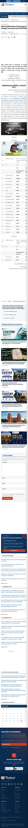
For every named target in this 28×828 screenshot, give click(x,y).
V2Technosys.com (4, 818)
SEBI (16, 792)
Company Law (18, 790)
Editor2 (4, 32)
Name (4, 478)
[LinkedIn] (12, 784)
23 (25, 718)
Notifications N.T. (15, 19)
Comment (4, 462)
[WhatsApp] (18, 784)
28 (17, 721)
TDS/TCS (3, 796)
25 (6, 721)
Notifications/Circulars (14, 33)
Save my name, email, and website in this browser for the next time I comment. (14, 495)
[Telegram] (21, 784)
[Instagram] (15, 784)
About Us (17, 803)
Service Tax (17, 13)
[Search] (26, 13)
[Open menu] (25, 5)
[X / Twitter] (5, 784)
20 (14, 718)
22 (21, 718)
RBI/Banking (17, 794)
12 (10, 716)
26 (10, 721)
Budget (12, 13)
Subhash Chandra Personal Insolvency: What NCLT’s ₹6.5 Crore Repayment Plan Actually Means (12, 632)
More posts (4, 583)
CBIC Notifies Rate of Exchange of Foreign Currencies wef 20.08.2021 (14, 27)
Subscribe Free (6, 744)
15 (21, 716)
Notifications (3, 803)
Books (9, 1)
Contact (16, 810)
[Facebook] (2, 784)
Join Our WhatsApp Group (11, 311)
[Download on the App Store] (18, 768)
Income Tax (6, 13)
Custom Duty (7, 19)
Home (2, 13)
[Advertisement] (11, 53)
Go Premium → (14, 550)
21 (17, 718)
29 (21, 721)
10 (2, 716)
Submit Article (18, 806)
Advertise (17, 808)
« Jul (2, 725)
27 (14, 721)
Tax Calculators (4, 812)
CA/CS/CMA (17, 798)
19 (10, 718)
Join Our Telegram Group (11, 314)
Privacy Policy (3, 820)
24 (3, 721)
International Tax (4, 798)
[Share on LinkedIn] (9, 37)
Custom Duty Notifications (19, 301)
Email (3, 483)
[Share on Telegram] (14, 37)
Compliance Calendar (6, 810)
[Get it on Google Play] (9, 768)
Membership (17, 812)
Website (4, 489)
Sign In (24, 1)
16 (25, 716)
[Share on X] (6, 37)
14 (17, 716)
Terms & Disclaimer (11, 820)
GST (2, 792)
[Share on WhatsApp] (11, 37)
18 (6, 718)
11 (6, 716)
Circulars (3, 806)
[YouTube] (8, 784)
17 (2, 718)
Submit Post (17, 1)
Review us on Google (9, 318)
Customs (3, 794)
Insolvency (17, 796)
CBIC (9, 301)
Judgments (3, 808)
